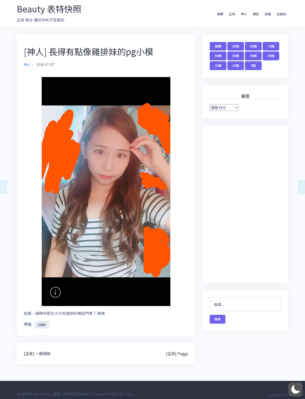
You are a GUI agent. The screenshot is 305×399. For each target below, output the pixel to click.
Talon (129, 394)
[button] (295, 389)
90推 (235, 46)
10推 (235, 65)
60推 (218, 55)
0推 (253, 65)
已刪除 (281, 14)
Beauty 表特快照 (49, 8)
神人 (244, 14)
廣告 (256, 14)
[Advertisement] (245, 204)
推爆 (220, 14)
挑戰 (268, 14)
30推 (271, 55)
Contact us (277, 395)
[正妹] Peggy (177, 353)
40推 (253, 55)
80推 (253, 46)
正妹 (232, 14)
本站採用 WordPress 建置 (38, 394)
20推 (218, 65)
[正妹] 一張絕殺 (37, 353)
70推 (271, 46)
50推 (235, 55)
